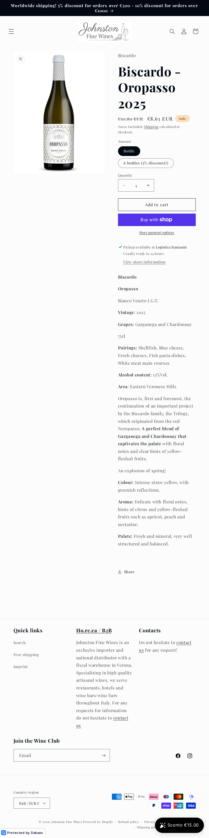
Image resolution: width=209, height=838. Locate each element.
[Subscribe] (103, 755)
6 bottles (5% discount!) (146, 162)
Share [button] (129, 571)
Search (20, 642)
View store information (144, 261)
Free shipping (26, 654)
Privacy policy (154, 822)
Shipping (151, 126)
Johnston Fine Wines (66, 822)
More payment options (156, 232)
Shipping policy (148, 827)
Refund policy (128, 822)
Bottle (129, 150)
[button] (11, 31)
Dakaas (37, 833)
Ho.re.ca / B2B (94, 630)
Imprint (21, 666)
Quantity (125, 175)
